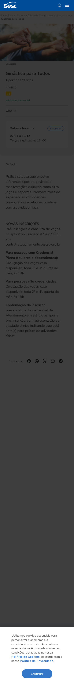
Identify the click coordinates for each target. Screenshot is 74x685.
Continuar (37, 674)
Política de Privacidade (36, 661)
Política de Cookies (25, 657)
